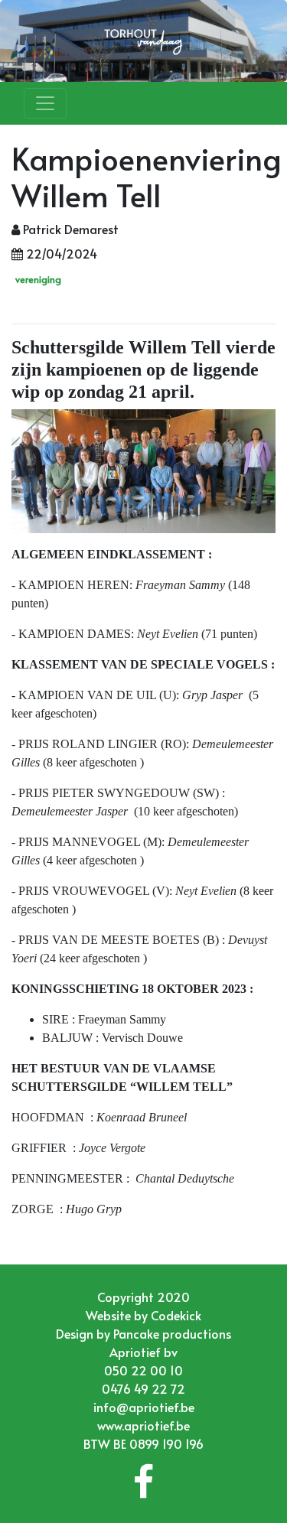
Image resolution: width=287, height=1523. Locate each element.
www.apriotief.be (143, 1425)
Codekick (176, 1315)
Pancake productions (172, 1333)
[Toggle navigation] (45, 103)
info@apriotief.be (143, 1406)
